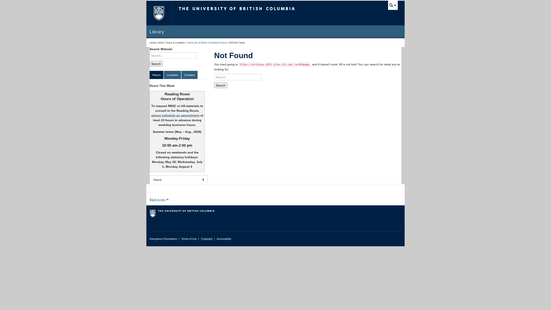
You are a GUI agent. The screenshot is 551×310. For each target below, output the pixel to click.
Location (172, 75)
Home (157, 179)
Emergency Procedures (163, 238)
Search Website (161, 49)
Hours (156, 75)
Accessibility (224, 238)
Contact (189, 75)
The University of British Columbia (158, 13)
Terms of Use (189, 238)
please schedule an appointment (175, 115)
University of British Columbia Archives (207, 42)
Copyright (206, 238)
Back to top (158, 199)
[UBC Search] (393, 5)
